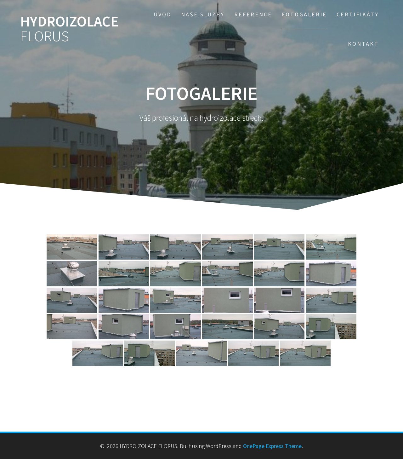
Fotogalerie (304, 14)
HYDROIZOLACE (69, 29)
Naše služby (202, 14)
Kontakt (363, 43)
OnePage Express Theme (272, 446)
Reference (253, 14)
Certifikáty (358, 14)
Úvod (162, 14)
